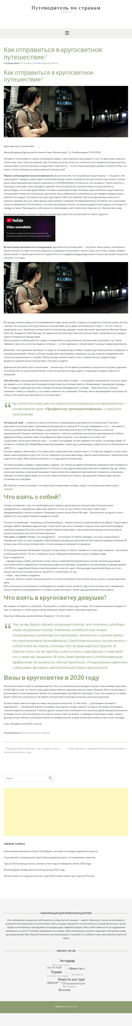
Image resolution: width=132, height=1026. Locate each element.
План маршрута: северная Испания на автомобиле (98, 748)
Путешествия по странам (36, 732)
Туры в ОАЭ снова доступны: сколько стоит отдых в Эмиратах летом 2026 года (47, 863)
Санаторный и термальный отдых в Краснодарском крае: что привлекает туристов (49, 857)
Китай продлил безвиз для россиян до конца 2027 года (34, 869)
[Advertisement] (66, 812)
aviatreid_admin (49, 63)
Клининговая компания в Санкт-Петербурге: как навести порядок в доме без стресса (51, 851)
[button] (66, 33)
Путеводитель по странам (66, 7)
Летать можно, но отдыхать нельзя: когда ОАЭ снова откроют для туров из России (49, 875)
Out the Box (70, 1006)
